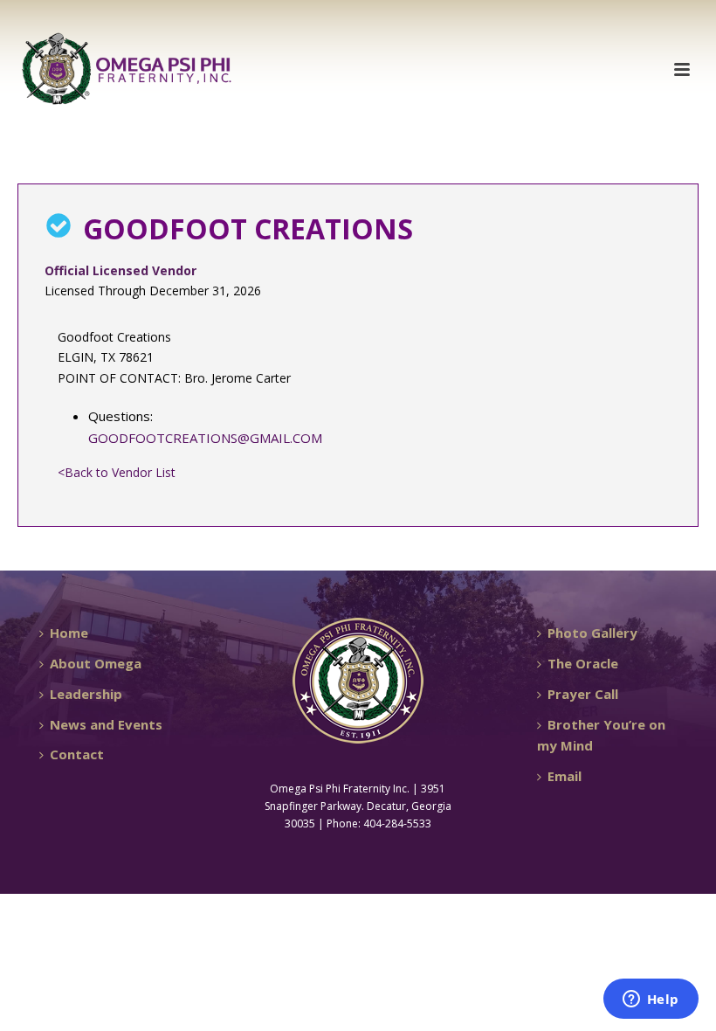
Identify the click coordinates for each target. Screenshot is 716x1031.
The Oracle (582, 663)
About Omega (95, 663)
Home (69, 632)
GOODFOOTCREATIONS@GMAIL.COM (205, 437)
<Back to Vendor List (117, 472)
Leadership (86, 693)
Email (564, 776)
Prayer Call (582, 693)
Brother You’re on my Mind (601, 735)
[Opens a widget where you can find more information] (650, 1000)
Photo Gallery (592, 632)
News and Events (106, 724)
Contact (77, 754)
